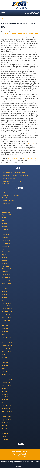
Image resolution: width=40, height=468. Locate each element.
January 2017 (6, 439)
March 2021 (5, 300)
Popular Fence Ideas (8, 178)
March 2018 (5, 402)
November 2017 (7, 414)
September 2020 (7, 317)
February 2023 (6, 235)
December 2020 (7, 309)
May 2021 (5, 294)
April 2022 (5, 263)
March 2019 (5, 368)
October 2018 (6, 383)
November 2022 (7, 243)
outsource (31, 143)
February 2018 (6, 405)
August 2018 (6, 388)
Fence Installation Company (10, 195)
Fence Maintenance (8, 198)
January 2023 (6, 238)
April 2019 (5, 366)
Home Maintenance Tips (29, 158)
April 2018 (5, 400)
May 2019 (5, 363)
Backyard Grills (6, 184)
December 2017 (7, 411)
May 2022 (5, 260)
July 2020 (5, 323)
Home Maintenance (13, 158)
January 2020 (6, 340)
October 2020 (6, 314)
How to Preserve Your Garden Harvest (14, 172)
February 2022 (6, 269)
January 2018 (6, 408)
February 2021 (6, 303)
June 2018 (5, 394)
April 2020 (5, 331)
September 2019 (7, 351)
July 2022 (5, 255)
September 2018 (7, 385)
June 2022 (5, 257)
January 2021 (6, 306)
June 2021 (5, 292)
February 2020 (6, 337)
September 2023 (7, 215)
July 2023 (5, 220)
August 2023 (6, 218)
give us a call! (24, 149)
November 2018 (7, 380)
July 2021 (5, 289)
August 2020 (6, 320)
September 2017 (7, 420)
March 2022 (5, 266)
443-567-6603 (20, 457)
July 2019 (5, 357)
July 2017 (5, 425)
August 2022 (6, 252)
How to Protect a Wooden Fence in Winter (15, 175)
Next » (37, 19)
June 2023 (5, 223)
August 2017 (6, 422)
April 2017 (5, 434)
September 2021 (7, 283)
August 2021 (6, 286)
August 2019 (6, 354)
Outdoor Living (6, 203)
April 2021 (5, 297)
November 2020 (7, 311)
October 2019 (6, 348)
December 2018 (7, 377)
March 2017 (5, 437)
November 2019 (7, 346)
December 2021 (7, 275)
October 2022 (6, 246)
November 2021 (7, 277)
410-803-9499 (32, 13)
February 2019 (6, 371)
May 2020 (5, 329)
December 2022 (7, 240)
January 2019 (6, 374)
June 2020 (5, 326)
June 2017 (5, 428)
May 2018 (5, 397)
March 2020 (5, 334)
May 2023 (5, 226)
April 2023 (5, 229)
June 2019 (5, 360)
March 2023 (5, 232)
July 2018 (5, 391)
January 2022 (6, 272)
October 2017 (6, 417)
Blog (3, 192)
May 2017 (5, 431)
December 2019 (7, 343)
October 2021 (6, 280)
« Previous (4, 19)
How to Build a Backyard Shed (11, 181)
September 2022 (7, 249)
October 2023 (6, 212)
